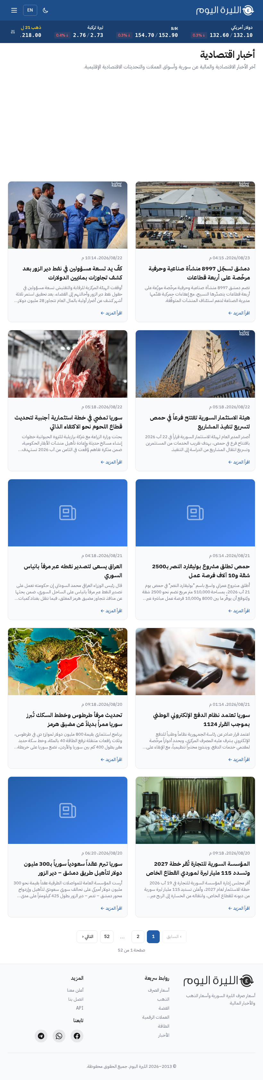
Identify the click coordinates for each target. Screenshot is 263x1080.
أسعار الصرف (158, 990)
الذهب (163, 999)
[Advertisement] (131, 126)
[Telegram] (41, 1036)
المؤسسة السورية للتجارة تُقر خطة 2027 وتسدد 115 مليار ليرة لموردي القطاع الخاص (198, 868)
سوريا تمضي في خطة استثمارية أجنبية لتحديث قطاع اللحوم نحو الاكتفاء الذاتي (68, 422)
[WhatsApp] (59, 1036)
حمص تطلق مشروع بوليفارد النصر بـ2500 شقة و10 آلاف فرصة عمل (201, 571)
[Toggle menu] (14, 10)
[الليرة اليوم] (217, 980)
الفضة (164, 1008)
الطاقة (163, 1026)
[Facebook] (77, 1036)
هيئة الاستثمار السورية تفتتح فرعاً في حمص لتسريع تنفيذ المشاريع (200, 422)
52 (106, 936)
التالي (87, 936)
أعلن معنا (75, 990)
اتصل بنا (75, 999)
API (79, 1008)
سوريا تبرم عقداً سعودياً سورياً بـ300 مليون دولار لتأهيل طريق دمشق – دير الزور (73, 868)
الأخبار (163, 1035)
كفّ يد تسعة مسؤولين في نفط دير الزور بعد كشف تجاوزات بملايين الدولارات (72, 273)
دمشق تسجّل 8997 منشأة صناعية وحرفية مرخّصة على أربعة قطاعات (199, 273)
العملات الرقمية (155, 1017)
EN (30, 10)
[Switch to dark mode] (45, 10)
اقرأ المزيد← (239, 313)
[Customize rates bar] (13, 32)
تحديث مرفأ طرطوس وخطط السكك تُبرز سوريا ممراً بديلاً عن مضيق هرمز (74, 719)
